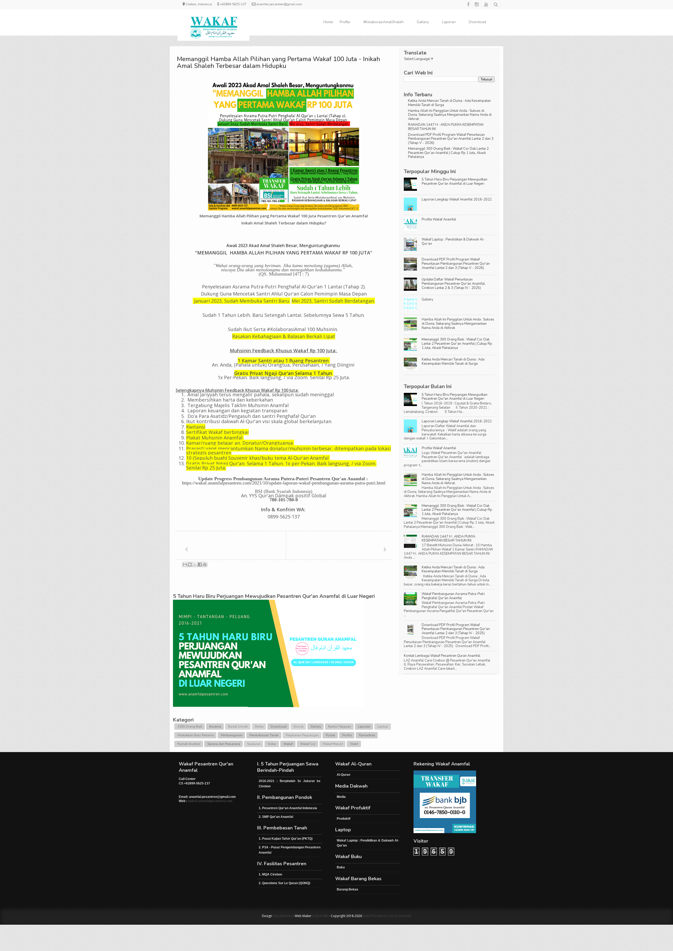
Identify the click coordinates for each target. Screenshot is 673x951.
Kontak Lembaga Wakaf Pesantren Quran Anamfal (442, 655)
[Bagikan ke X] (194, 564)
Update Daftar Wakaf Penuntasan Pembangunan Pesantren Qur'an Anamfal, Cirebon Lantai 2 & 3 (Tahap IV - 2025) (454, 283)
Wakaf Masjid (333, 744)
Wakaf (288, 744)
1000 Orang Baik (189, 726)
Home (328, 21)
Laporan (449, 21)
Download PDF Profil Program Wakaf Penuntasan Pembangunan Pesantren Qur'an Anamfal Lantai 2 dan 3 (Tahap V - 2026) (450, 138)
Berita (259, 726)
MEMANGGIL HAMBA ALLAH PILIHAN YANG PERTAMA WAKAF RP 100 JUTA (283, 252)
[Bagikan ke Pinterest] (204, 564)
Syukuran (254, 744)
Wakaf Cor (307, 744)
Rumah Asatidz (188, 744)
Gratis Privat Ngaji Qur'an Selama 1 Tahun (283, 373)
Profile (345, 21)
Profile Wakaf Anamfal (439, 219)
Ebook (298, 726)
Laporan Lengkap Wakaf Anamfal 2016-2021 (457, 199)
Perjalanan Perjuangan (302, 735)
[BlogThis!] (189, 564)
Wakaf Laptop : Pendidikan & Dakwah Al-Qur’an (453, 241)
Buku (341, 867)
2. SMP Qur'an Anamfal (276, 817)
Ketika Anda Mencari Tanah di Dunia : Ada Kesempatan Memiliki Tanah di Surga (449, 102)
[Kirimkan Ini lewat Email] (184, 564)
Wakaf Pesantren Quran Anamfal (387, 916)
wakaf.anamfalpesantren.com (210, 801)
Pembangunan (231, 735)
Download (477, 21)
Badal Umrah (238, 726)
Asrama (215, 726)
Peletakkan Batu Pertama (195, 735)
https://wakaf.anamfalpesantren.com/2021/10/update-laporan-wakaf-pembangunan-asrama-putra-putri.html (283, 482)
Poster (330, 735)
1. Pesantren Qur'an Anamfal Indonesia (288, 808)
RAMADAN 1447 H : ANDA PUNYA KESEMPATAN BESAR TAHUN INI (445, 126)
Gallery (423, 21)
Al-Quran (343, 775)
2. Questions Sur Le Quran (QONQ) (284, 883)
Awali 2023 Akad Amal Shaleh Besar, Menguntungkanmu (283, 245)
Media (341, 797)
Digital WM (320, 916)
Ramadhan (367, 735)
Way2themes (282, 916)
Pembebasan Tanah (264, 735)
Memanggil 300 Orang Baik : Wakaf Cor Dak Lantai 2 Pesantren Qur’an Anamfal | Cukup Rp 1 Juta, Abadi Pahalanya (448, 152)
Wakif (354, 744)
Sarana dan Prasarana (223, 744)
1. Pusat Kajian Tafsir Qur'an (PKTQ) (286, 838)
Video (272, 744)
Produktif (343, 818)
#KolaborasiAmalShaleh (383, 21)
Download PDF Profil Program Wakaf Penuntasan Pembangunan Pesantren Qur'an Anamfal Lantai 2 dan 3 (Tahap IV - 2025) (456, 629)
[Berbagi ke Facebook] (199, 564)
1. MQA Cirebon (270, 874)
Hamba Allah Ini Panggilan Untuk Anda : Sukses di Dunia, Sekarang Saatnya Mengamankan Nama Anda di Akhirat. (450, 114)
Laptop (383, 726)
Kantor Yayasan (339, 726)
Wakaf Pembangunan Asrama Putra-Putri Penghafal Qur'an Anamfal (453, 596)
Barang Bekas (347, 889)
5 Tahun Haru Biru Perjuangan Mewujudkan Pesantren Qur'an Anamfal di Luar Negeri (454, 181)
